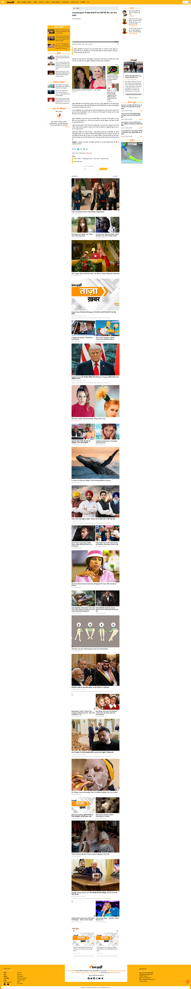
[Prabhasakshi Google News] (118, 44)
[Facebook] (117, 24)
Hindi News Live (95, 972)
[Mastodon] (102, 978)
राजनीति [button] (82, 2)
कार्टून (5, 980)
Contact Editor (143, 981)
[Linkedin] (94, 978)
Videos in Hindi (85, 972)
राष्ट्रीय (18, 2)
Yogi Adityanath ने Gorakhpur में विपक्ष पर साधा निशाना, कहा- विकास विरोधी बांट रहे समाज (107, 949)
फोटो (5, 974)
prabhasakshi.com (115, 972)
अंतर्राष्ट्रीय (23, 2)
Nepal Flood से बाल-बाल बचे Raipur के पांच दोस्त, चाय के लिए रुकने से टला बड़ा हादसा (83, 949)
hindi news (97, 158)
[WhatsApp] (117, 30)
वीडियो (5, 976)
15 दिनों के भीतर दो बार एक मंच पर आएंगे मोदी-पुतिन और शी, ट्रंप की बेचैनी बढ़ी (135, 30)
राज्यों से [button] (41, 2)
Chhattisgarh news (87, 158)
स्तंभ (132, 8)
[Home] (74, 8)
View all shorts (133, 97)
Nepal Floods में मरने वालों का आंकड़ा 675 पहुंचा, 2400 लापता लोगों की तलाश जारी (130, 115)
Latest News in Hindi (113, 971)
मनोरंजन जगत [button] (74, 2)
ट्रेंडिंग (59, 53)
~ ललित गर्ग (132, 16)
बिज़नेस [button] (29, 2)
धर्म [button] (88, 2)
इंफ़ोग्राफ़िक (6, 978)
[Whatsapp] (84, 150)
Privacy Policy (21, 980)
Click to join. (89, 153)
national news (104, 158)
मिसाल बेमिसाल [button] (56, 2)
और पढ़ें (67, 126)
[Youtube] (99, 978)
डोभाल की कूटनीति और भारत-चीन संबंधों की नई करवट (134, 12)
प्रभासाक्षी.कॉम (70, 971)
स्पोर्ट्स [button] (35, 2)
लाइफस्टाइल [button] (65, 2)
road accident (77, 158)
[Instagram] (97, 978)
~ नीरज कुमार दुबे (133, 25)
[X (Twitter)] (117, 27)
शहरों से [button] (48, 2)
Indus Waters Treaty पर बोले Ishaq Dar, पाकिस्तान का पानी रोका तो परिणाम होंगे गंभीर (131, 123)
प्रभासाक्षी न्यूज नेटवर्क (76, 44)
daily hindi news (77, 161)
